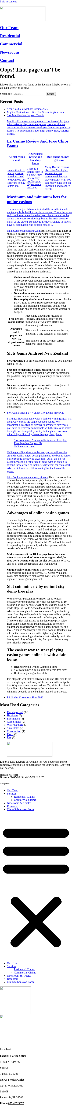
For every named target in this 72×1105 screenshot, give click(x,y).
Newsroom (9, 52)
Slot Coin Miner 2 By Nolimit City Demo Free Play (39, 442)
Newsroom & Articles (19, 802)
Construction (14, 731)
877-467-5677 (8, 4)
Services (11, 793)
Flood (10, 734)
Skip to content (8, 1)
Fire (9, 737)
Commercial (11, 44)
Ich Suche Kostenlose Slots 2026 (25, 697)
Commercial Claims (25, 799)
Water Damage (15, 724)
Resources (12, 806)
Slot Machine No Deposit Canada (39, 170)
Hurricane (12, 715)
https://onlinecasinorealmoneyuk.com (27, 477)
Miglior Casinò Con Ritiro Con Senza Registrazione (35, 112)
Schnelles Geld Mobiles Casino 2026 (27, 108)
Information (13, 718)
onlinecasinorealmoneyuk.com (24, 230)
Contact (7, 60)
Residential (10, 35)
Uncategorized (15, 712)
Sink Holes (13, 727)
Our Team (9, 27)
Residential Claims (24, 796)
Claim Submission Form (20, 809)
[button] (36, 886)
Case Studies (14, 721)
